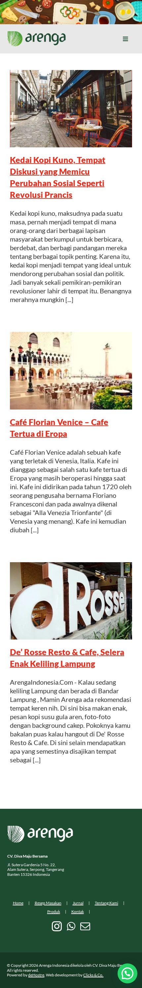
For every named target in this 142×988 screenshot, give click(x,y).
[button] (127, 973)
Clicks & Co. (93, 974)
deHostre (36, 974)
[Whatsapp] (71, 926)
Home (18, 902)
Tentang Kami (106, 902)
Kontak (77, 911)
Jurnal (78, 902)
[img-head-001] (36, 34)
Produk (53, 911)
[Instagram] (57, 926)
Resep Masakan (48, 902)
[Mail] (85, 926)
